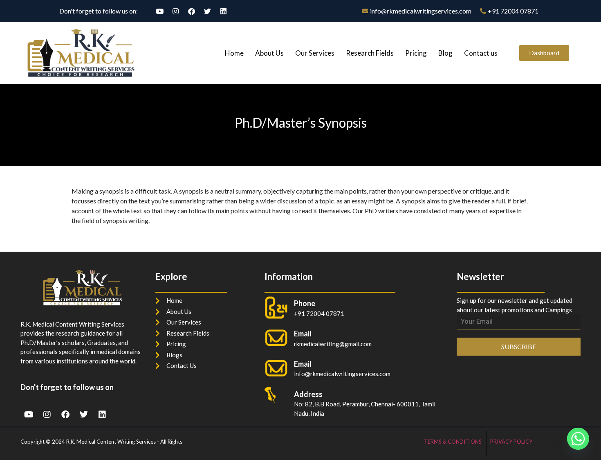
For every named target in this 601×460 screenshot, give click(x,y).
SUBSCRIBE (518, 346)
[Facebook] (191, 11)
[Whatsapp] (578, 439)
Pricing (416, 53)
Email (303, 363)
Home (234, 53)
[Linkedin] (223, 11)
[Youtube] (159, 11)
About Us (269, 53)
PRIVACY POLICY (511, 441)
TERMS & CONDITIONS (453, 441)
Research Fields (370, 53)
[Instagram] (175, 11)
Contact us (481, 53)
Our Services (314, 53)
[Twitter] (207, 11)
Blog (445, 53)
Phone (304, 303)
